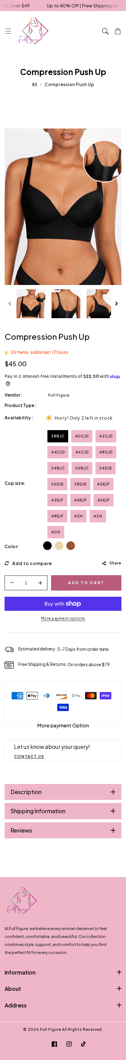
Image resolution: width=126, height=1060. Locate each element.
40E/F (103, 484)
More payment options (63, 618)
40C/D (82, 436)
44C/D (58, 452)
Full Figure (58, 395)
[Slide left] (10, 304)
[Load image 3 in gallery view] (101, 303)
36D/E (57, 484)
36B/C (82, 468)
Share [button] (115, 563)
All (34, 84)
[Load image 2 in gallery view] (65, 303)
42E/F (57, 500)
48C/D (106, 452)
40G (56, 532)
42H (78, 516)
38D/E (80, 484)
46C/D (82, 452)
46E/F (103, 500)
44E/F (80, 500)
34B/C (58, 468)
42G (97, 516)
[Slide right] (116, 304)
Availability (18, 417)
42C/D (106, 436)
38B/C (58, 436)
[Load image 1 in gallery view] (31, 303)
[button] (8, 30)
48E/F (57, 516)
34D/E (105, 468)
